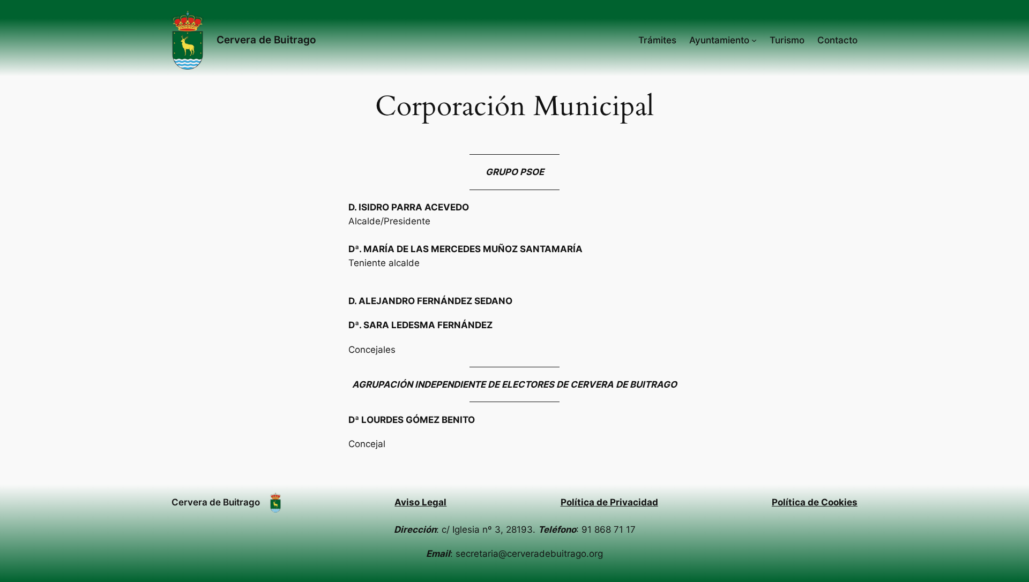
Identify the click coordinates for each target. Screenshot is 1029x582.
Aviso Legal (420, 502)
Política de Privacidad (609, 502)
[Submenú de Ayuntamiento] (754, 40)
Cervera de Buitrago (266, 39)
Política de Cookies (814, 502)
